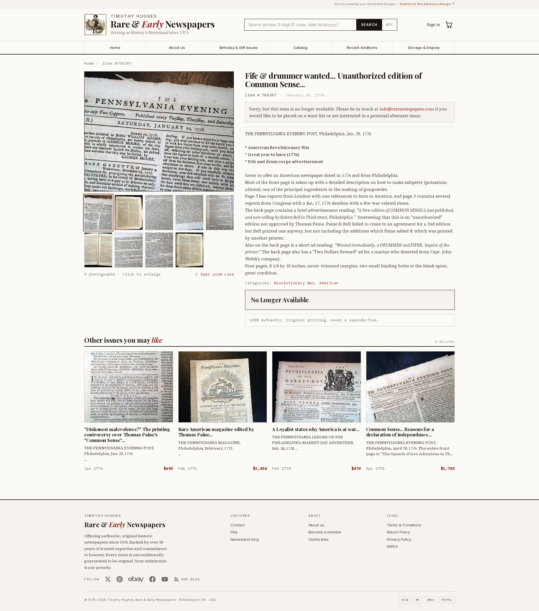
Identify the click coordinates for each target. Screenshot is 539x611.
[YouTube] (164, 579)
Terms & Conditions (404, 525)
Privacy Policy (399, 539)
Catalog (300, 47)
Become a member (325, 532)
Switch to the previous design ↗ (427, 4)
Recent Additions (362, 47)
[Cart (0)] (449, 24)
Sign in (433, 24)
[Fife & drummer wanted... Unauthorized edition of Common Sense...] (98, 212)
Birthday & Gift (239, 47)
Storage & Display (424, 47)
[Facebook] (152, 579)
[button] (159, 131)
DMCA (392, 546)
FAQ (233, 532)
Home (115, 47)
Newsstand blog (244, 539)
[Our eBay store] (136, 579)
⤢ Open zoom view (214, 274)
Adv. (390, 24)
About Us (177, 47)
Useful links (319, 539)
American (328, 283)
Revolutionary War (294, 283)
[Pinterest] (120, 579)
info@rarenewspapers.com (407, 109)
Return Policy (398, 532)
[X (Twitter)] (108, 579)
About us (316, 525)
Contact (237, 525)
